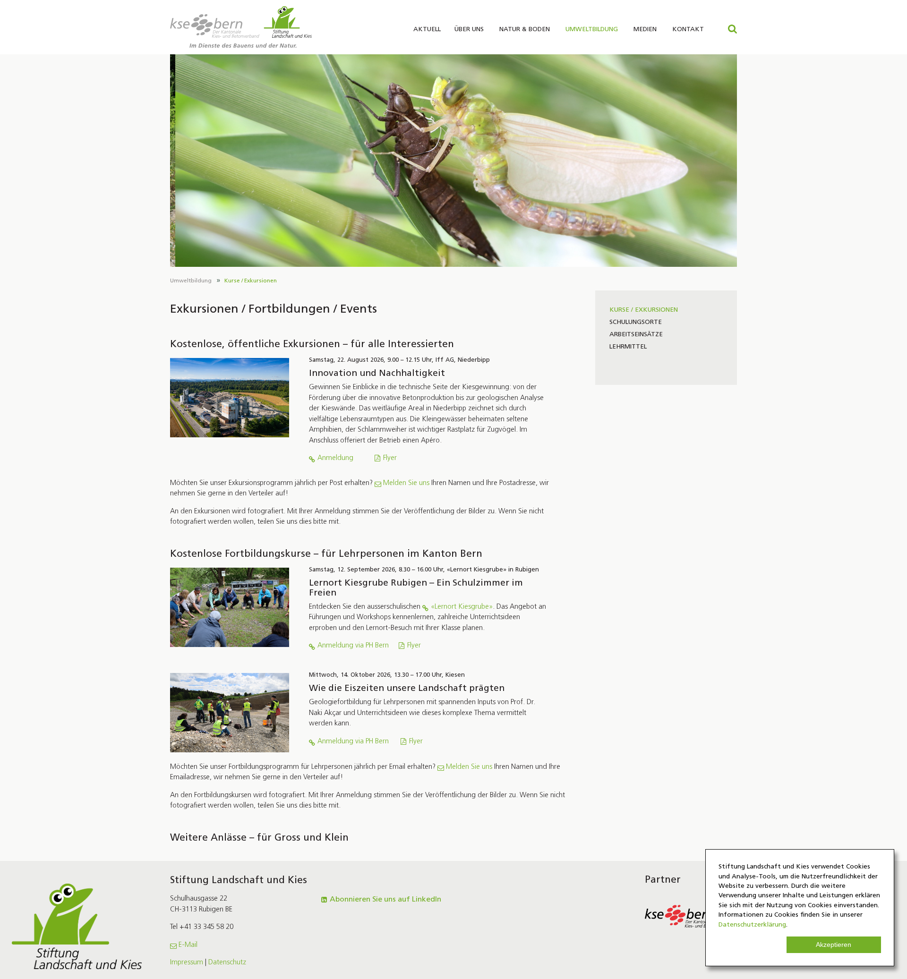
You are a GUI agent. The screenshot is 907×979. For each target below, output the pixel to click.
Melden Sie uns (406, 483)
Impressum (186, 962)
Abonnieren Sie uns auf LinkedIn (385, 899)
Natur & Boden (524, 29)
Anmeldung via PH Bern (353, 645)
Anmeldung (335, 458)
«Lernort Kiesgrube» (462, 607)
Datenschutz (227, 962)
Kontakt (688, 29)
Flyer (390, 458)
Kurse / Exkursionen (250, 281)
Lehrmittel (628, 347)
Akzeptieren (833, 944)
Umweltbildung (591, 29)
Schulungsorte (635, 322)
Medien (645, 29)
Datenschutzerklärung (752, 925)
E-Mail (188, 945)
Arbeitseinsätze (636, 335)
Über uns (469, 29)
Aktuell (427, 29)
